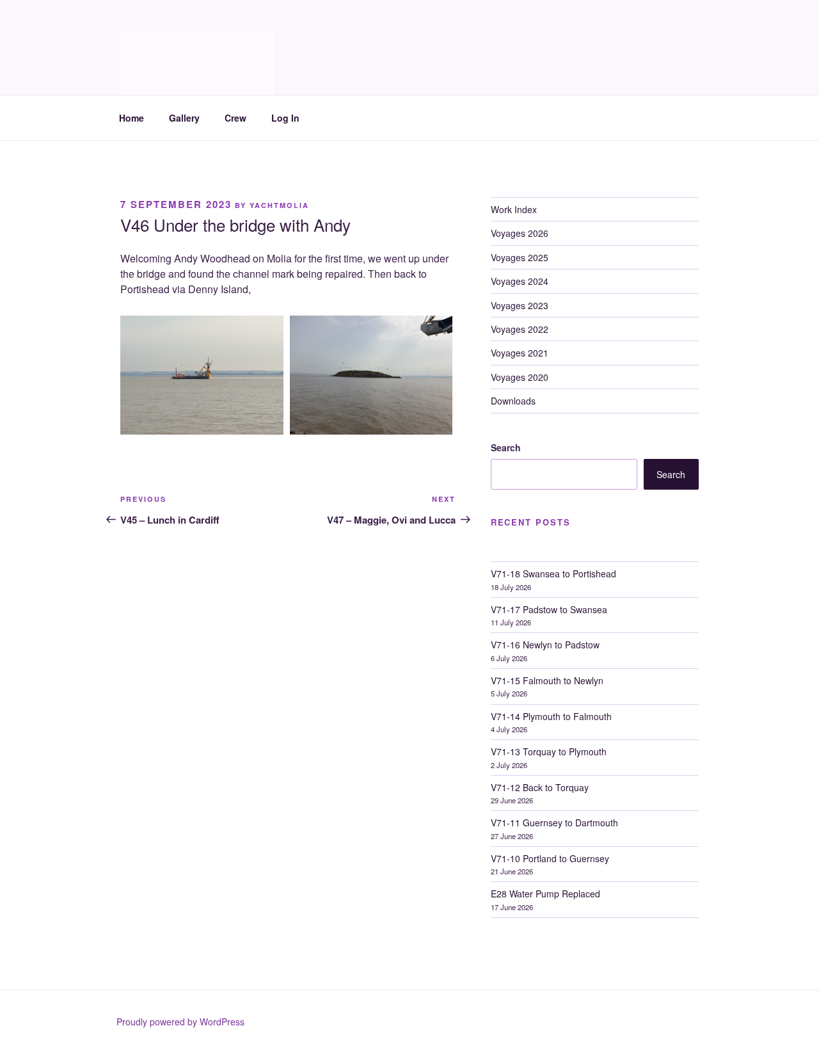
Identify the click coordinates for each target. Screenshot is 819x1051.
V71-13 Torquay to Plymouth (549, 751)
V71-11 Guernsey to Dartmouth (554, 822)
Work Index (514, 209)
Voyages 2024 (519, 281)
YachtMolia (279, 205)
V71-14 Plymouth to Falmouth (551, 716)
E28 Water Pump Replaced (545, 893)
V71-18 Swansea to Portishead (553, 573)
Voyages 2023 (519, 305)
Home (131, 117)
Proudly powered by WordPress (180, 1021)
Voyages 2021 (519, 352)
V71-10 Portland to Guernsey (550, 858)
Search (506, 447)
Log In (285, 117)
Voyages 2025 (519, 257)
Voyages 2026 (519, 233)
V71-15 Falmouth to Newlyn (547, 680)
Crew (235, 117)
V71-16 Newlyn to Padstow (545, 644)
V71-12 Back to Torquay (540, 787)
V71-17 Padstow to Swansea (549, 609)
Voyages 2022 (519, 329)
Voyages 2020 (519, 377)
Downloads (513, 400)
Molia (152, 45)
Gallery (184, 117)
